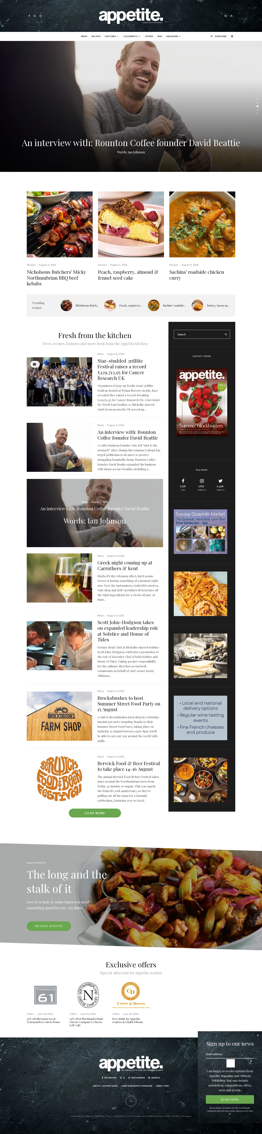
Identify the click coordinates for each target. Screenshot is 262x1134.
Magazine (172, 36)
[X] (35, 16)
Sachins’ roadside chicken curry (196, 275)
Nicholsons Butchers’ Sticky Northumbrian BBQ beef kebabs (56, 277)
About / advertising (105, 1085)
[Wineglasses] (59, 578)
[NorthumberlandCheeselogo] (88, 995)
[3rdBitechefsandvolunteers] (59, 381)
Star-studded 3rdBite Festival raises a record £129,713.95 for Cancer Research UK (121, 369)
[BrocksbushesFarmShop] (59, 716)
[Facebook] (29, 16)
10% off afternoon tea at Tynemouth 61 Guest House (43, 1020)
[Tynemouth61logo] (45, 995)
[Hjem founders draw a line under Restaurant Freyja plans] (131, 106)
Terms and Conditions (145, 1116)
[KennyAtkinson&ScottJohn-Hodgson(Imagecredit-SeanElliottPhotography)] (59, 645)
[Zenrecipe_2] (197, 305)
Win (159, 36)
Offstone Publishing (95, 1116)
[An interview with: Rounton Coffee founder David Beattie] (95, 513)
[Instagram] (40, 16)
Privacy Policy (165, 1116)
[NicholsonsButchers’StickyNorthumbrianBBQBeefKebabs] (60, 224)
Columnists (130, 36)
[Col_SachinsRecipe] (202, 224)
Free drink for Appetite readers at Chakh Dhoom (127, 1020)
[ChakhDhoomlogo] (131, 995)
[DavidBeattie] (59, 447)
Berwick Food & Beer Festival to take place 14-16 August (128, 766)
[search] (226, 334)
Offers (149, 36)
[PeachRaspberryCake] (131, 224)
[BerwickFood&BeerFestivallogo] (59, 778)
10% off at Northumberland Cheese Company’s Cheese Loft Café (86, 1022)
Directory (162, 1085)
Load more (95, 813)
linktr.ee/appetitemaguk (137, 1085)
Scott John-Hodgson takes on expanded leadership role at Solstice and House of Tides (127, 630)
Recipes (96, 36)
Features (110, 36)
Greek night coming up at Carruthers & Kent (124, 565)
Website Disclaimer (182, 1116)
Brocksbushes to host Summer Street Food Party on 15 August (128, 703)
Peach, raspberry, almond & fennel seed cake (128, 275)
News (84, 36)
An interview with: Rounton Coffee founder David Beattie (127, 435)
